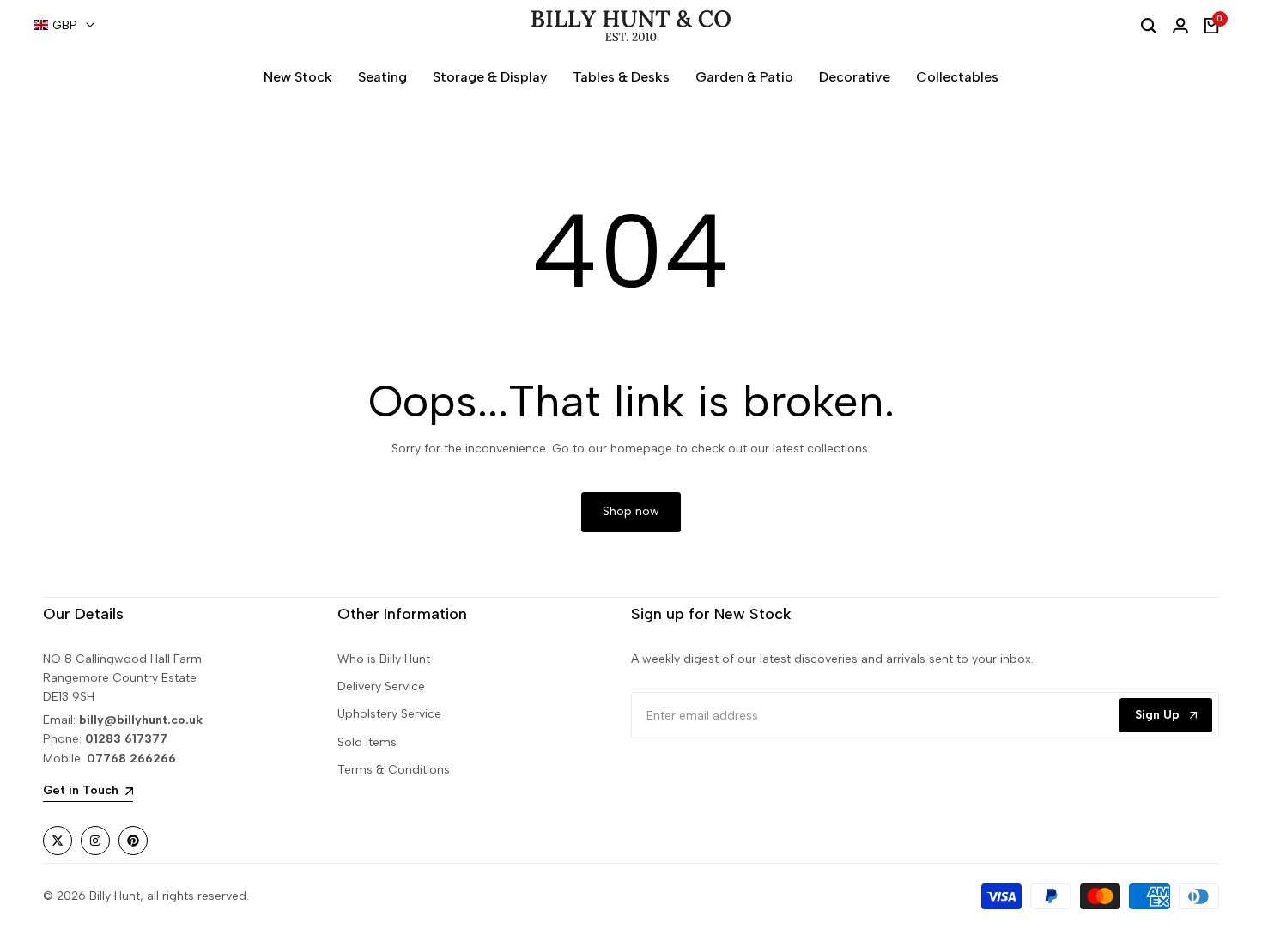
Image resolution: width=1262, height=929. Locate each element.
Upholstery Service (389, 714)
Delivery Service (381, 686)
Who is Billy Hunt (383, 659)
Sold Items (367, 742)
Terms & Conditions (393, 769)
